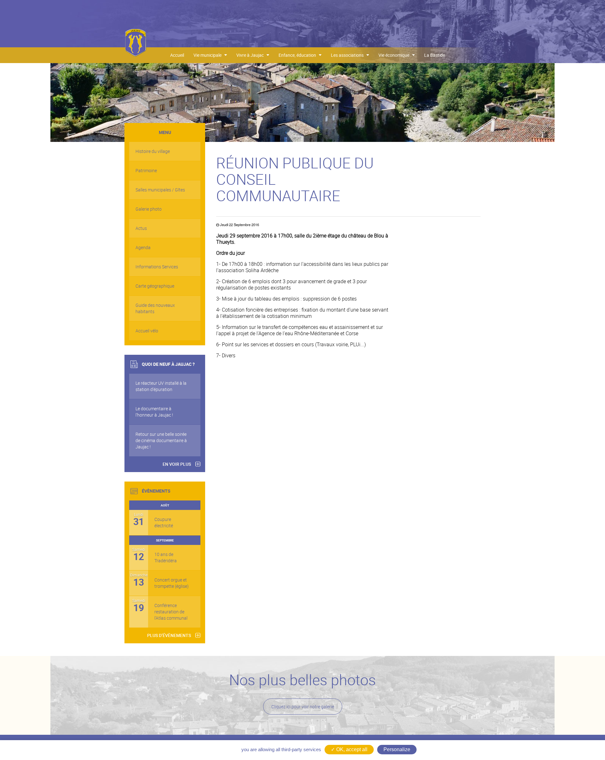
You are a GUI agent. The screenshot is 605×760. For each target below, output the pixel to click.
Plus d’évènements (169, 635)
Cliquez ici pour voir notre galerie (302, 707)
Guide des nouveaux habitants (155, 308)
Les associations (348, 55)
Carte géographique (154, 286)
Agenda (143, 247)
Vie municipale (208, 55)
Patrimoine (146, 170)
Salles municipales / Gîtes (160, 190)
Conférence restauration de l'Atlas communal (170, 611)
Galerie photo (148, 209)
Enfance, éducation (299, 55)
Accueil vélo (146, 331)
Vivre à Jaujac (251, 55)
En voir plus (177, 464)
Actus (141, 228)
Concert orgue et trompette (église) (171, 583)
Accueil (177, 55)
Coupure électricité (163, 522)
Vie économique (395, 55)
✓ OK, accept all (349, 749)
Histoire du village (152, 151)
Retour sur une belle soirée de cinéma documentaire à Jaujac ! (161, 440)
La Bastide (434, 55)
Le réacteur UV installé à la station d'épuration (161, 386)
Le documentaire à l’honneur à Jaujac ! (154, 412)
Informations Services (156, 267)
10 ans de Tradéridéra (165, 557)
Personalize (396, 749)
